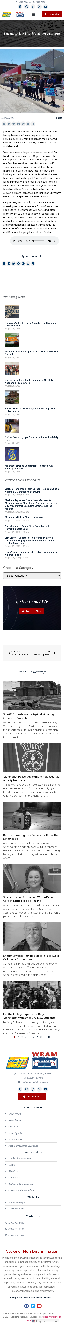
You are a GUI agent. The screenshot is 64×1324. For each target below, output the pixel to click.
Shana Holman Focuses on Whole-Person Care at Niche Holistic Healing (29, 899)
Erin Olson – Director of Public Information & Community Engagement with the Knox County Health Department (29, 540)
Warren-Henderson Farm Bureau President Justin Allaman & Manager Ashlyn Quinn (32, 490)
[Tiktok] (33, 6)
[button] (33, 14)
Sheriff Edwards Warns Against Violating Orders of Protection (28, 716)
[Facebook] (20, 6)
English (40, 1321)
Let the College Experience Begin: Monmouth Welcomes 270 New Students (29, 1015)
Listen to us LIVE (32, 601)
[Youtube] (45, 6)
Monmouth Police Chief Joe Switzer (24, 517)
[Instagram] (26, 6)
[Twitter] (33, 1306)
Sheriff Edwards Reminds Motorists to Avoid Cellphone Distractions (31, 957)
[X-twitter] (39, 6)
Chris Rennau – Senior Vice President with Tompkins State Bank (27, 527)
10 (49, 1037)
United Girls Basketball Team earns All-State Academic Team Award (29, 381)
